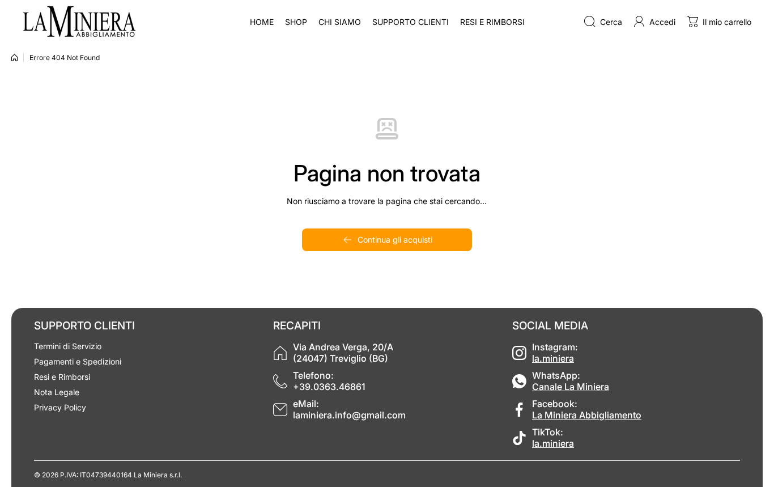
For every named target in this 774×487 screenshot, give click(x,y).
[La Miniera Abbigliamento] (79, 21)
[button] (719, 21)
